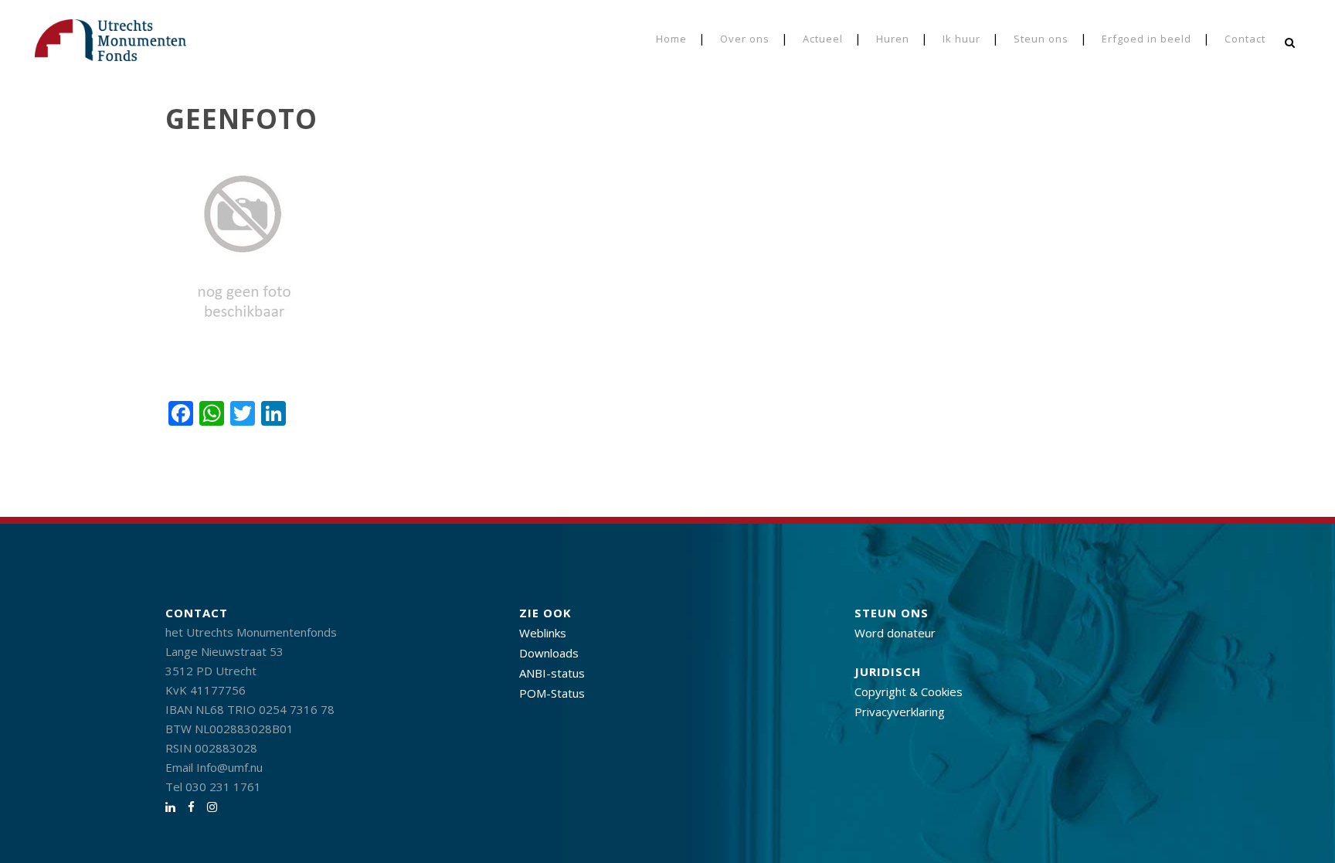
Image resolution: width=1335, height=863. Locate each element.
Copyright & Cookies (908, 691)
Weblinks (542, 632)
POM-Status (552, 693)
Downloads (549, 653)
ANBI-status (552, 673)
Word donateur (895, 632)
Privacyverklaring (899, 711)
